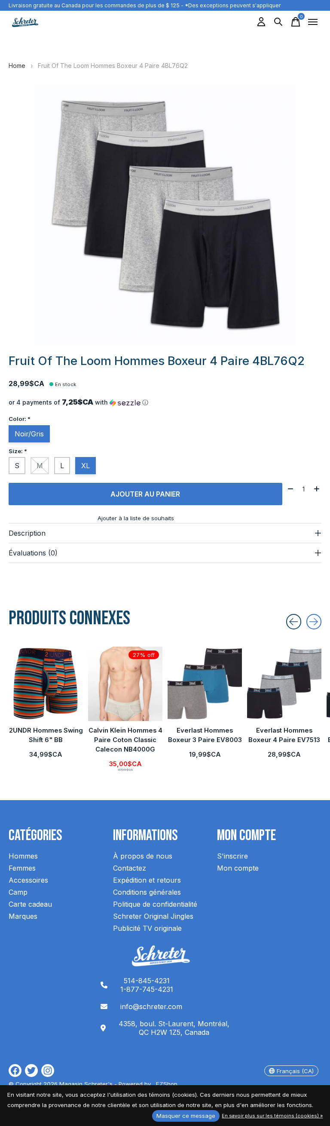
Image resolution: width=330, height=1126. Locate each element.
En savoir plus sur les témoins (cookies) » (272, 1116)
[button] (165, 402)
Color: (20, 418)
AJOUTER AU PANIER (145, 494)
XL (85, 465)
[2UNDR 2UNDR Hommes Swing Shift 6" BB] (46, 684)
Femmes (22, 868)
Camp (18, 892)
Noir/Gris (29, 434)
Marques (23, 916)
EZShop (165, 1083)
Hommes (23, 856)
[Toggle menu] (312, 22)
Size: (18, 451)
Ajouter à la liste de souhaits (136, 518)
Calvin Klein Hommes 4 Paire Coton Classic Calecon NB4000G (125, 740)
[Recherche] (278, 22)
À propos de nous (142, 856)
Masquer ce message (185, 1115)
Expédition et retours (147, 880)
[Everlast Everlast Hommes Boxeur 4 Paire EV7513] (284, 684)
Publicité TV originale (147, 928)
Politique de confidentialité (155, 904)
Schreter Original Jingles (153, 916)
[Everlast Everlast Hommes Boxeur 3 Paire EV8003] (205, 684)
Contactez (129, 868)
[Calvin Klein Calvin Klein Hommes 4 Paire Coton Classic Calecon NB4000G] (125, 684)
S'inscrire (232, 856)
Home (17, 65)
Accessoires (28, 880)
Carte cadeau (30, 904)
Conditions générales (147, 892)
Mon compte (238, 868)
